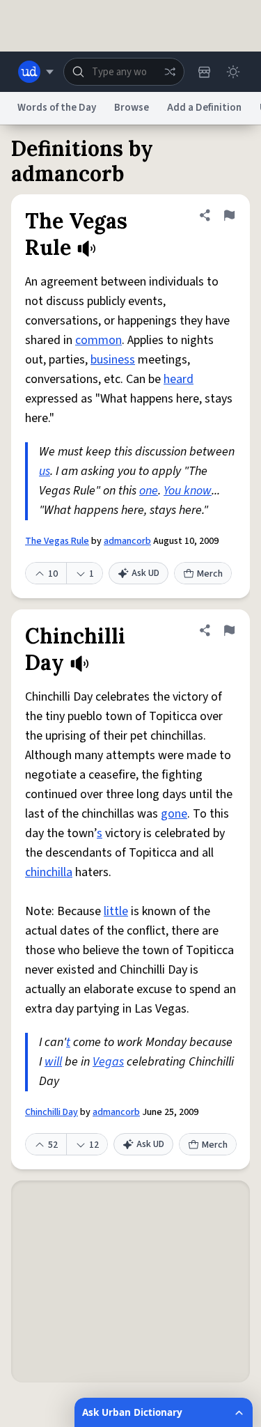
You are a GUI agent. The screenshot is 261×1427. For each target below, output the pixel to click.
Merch (210, 574)
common (98, 340)
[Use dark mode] (233, 72)
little (116, 911)
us (44, 471)
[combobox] (123, 72)
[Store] (204, 72)
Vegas (108, 1061)
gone (174, 813)
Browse (131, 107)
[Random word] (169, 71)
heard (178, 379)
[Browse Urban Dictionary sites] (36, 72)
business (112, 359)
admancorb (127, 541)
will (53, 1061)
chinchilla (48, 872)
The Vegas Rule (57, 541)
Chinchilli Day (51, 1112)
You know (188, 490)
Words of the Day (56, 107)
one (148, 490)
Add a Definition (204, 107)
